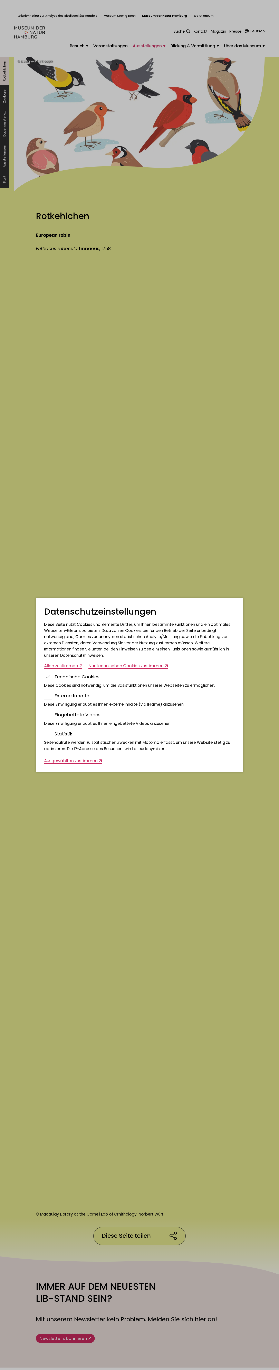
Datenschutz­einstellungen (100, 611)
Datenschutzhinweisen (81, 655)
